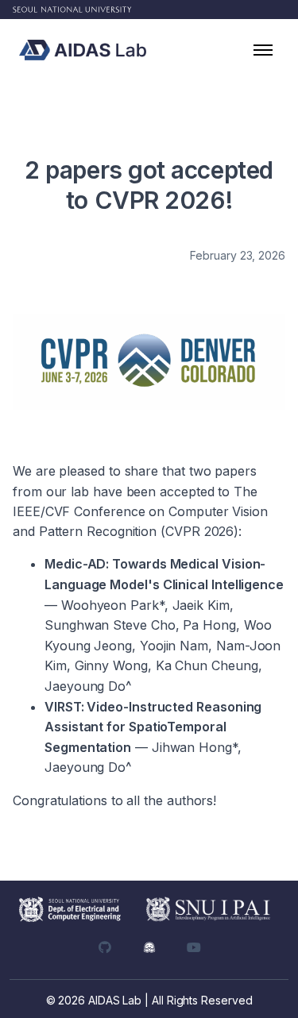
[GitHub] (105, 947)
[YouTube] (194, 947)
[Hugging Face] (149, 947)
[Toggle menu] (263, 50)
